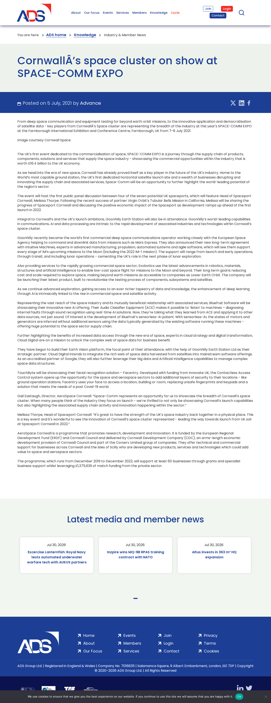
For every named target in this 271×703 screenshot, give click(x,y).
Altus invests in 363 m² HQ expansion (214, 555)
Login (227, 9)
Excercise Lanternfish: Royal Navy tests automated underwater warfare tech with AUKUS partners (57, 557)
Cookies (211, 651)
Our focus (92, 13)
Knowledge (158, 13)
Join (208, 9)
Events (108, 13)
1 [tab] (135, 598)
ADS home (56, 35)
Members (139, 13)
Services (122, 13)
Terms (210, 643)
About (76, 13)
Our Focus (92, 651)
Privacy (210, 635)
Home (88, 635)
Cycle (175, 13)
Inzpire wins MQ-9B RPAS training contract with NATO (135, 555)
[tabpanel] (56, 555)
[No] (266, 697)
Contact (218, 15)
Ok (239, 696)
